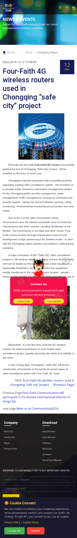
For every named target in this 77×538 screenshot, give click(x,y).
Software (46, 443)
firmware (47, 454)
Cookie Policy (30, 522)
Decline (35, 530)
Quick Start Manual (51, 460)
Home (11, 52)
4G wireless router (52, 239)
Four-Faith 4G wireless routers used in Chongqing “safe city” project (42, 382)
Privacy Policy (10, 449)
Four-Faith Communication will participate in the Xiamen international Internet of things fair (36, 397)
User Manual (48, 437)
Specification (48, 431)
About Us (8, 431)
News (28, 52)
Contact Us (9, 437)
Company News (47, 52)
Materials (47, 449)
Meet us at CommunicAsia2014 (37, 409)
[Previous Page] (63, 385)
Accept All (14, 530)
